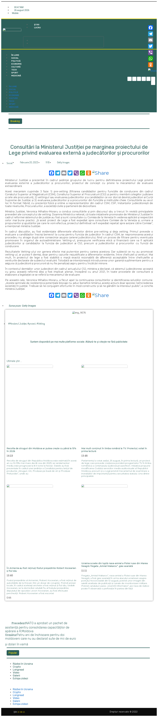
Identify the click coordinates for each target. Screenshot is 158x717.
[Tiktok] (148, 79)
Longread (18, 669)
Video (16, 672)
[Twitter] (139, 79)
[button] (63, 32)
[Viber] (152, 52)
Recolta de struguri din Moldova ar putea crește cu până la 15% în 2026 (62, 118)
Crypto (17, 666)
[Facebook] (152, 28)
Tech (14, 70)
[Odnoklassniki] (153, 83)
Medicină (16, 75)
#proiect (31, 323)
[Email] (152, 40)
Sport (14, 73)
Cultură (16, 67)
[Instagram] (144, 79)
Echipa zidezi (20, 678)
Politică (16, 61)
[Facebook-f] (129, 79)
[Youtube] (153, 79)
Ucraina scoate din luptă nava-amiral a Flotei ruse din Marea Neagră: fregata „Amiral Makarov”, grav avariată (114, 564)
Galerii (16, 675)
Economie (16, 64)
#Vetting (41, 323)
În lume (15, 55)
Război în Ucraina (23, 663)
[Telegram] (134, 79)
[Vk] (96, 349)
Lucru (37, 27)
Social (15, 58)
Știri (36, 24)
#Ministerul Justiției (17, 323)
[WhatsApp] (152, 58)
